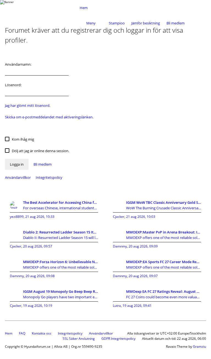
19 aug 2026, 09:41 (137, 305)
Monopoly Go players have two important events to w (60, 296)
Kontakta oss (41, 333)
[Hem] (40, 7)
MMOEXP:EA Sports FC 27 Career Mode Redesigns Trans (163, 261)
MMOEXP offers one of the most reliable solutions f (163, 237)
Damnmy (120, 246)
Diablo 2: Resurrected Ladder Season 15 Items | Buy (60, 232)
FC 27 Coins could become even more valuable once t (163, 296)
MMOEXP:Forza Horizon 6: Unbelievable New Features (60, 261)
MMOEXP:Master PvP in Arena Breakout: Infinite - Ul (163, 232)
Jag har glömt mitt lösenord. (27, 105)
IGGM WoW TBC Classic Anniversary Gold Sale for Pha (163, 202)
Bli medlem (175, 23)
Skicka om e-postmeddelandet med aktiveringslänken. (49, 117)
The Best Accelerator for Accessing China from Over (60, 202)
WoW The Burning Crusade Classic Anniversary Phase (163, 207)
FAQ (22, 333)
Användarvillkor (18, 177)
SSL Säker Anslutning (79, 338)
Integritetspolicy (49, 177)
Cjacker (118, 216)
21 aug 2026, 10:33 (39, 216)
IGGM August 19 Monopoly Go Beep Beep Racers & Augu (60, 291)
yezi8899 (17, 216)
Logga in (17, 164)
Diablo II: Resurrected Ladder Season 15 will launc (60, 237)
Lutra (117, 305)
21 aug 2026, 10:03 (140, 216)
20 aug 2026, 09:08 (40, 276)
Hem (8, 333)
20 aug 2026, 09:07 (143, 276)
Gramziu (199, 346)
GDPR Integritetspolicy (118, 338)
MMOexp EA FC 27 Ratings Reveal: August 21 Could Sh (163, 291)
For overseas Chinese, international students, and (60, 207)
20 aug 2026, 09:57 (37, 246)
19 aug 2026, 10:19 (37, 305)
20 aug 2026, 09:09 (143, 246)
